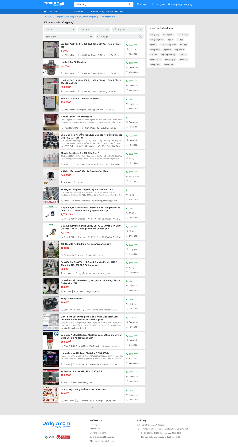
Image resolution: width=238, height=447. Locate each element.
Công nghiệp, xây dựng (65, 16)
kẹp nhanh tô (155, 59)
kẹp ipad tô (179, 49)
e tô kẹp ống (183, 34)
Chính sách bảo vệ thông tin (102, 441)
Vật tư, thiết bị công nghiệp (87, 16)
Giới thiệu (94, 424)
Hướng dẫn (95, 428)
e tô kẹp (183, 54)
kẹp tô (170, 39)
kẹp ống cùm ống (168, 54)
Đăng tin (143, 4)
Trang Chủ (48, 16)
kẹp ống (153, 44)
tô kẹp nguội (170, 59)
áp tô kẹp (183, 59)
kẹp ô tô (167, 49)
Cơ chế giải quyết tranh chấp (102, 436)
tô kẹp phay (154, 49)
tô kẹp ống (154, 34)
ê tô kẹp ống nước (168, 44)
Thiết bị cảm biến (108, 16)
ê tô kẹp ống (168, 34)
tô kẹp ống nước (156, 39)
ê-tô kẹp (153, 54)
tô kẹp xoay (154, 64)
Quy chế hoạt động (98, 432)
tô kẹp (180, 39)
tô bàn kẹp (168, 64)
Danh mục (52, 11)
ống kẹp (183, 44)
